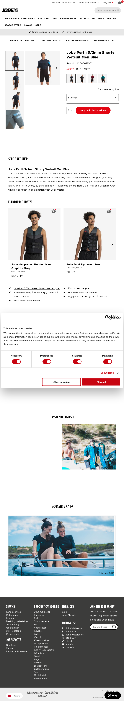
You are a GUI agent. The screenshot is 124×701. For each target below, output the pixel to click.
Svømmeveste (68, 19)
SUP (55, 19)
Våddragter (87, 19)
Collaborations (41, 669)
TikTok (68, 641)
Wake (101, 19)
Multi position (41, 643)
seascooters (13, 25)
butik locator (68, 2)
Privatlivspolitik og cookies (105, 697)
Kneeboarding (41, 640)
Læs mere (62, 534)
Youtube (69, 644)
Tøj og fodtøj (41, 647)
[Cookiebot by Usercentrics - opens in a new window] (107, 317)
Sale (38, 25)
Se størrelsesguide (108, 89)
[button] (57, 68)
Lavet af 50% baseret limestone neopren (37, 288)
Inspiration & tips (104, 41)
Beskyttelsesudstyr (44, 650)
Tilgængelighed (111, 694)
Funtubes (44, 19)
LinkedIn (69, 647)
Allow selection (61, 382)
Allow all (101, 382)
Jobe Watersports (75, 628)
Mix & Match (40, 675)
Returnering (12, 615)
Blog (64, 612)
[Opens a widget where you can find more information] (112, 695)
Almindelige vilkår (110, 691)
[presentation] (112, 244)
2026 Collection (42, 612)
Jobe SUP (70, 631)
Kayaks (28, 25)
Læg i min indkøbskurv (93, 110)
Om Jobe (11, 645)
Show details (107, 372)
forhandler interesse (88, 2)
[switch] (46, 361)
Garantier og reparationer (12, 626)
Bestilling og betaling (17, 621)
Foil (36, 618)
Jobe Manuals (69, 615)
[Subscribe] (113, 627)
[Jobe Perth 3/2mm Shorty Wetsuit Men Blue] (35, 446)
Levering (10, 618)
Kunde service (13, 612)
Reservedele (12, 634)
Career (9, 648)
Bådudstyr (39, 653)
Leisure (111, 19)
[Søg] (118, 10)
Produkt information (22, 41)
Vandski (38, 637)
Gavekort (39, 656)
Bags (36, 659)
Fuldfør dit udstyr (50, 41)
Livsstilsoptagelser (77, 41)
